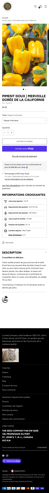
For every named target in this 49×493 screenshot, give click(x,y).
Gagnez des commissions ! (13, 419)
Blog (4, 381)
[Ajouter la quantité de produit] (11, 132)
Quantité (6, 128)
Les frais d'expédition (11, 185)
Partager (9, 243)
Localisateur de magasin (12, 406)
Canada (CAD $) (19, 471)
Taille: (12, 115)
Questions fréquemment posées (16, 397)
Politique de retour (10, 410)
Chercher (6, 368)
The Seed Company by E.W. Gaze (26, 475)
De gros (5, 401)
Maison (5, 372)
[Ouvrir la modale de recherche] (35, 6)
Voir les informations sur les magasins (19, 179)
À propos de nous (9, 385)
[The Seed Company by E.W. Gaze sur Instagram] (7, 456)
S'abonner (42, 447)
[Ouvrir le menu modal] (45, 6)
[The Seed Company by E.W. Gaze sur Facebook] (3, 456)
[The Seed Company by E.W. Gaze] (7, 6)
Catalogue (6, 377)
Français (5, 471)
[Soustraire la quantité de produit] (4, 132)
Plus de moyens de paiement (24, 156)
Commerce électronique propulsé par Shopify (17, 481)
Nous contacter (9, 390)
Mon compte (7, 414)
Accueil (5, 18)
